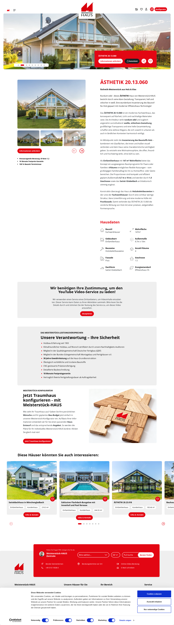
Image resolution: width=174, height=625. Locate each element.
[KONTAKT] (152, 9)
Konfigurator (161, 9)
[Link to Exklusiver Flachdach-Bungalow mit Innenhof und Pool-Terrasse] (84, 480)
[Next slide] (82, 151)
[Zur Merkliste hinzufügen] (52, 499)
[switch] (68, 620)
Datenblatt (133, 61)
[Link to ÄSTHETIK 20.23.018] (137, 480)
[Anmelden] (146, 9)
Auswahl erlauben (154, 602)
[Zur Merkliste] (141, 9)
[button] (18, 65)
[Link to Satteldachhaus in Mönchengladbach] (32, 480)
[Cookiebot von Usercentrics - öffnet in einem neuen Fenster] (15, 620)
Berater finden (146, 555)
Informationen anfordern (110, 61)
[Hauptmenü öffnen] (14, 10)
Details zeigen (125, 620)
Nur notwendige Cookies (154, 609)
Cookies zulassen (154, 594)
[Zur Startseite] (8, 10)
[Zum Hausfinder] (136, 9)
